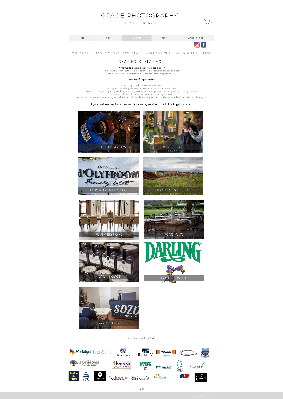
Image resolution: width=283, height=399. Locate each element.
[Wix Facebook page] (203, 45)
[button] (208, 21)
